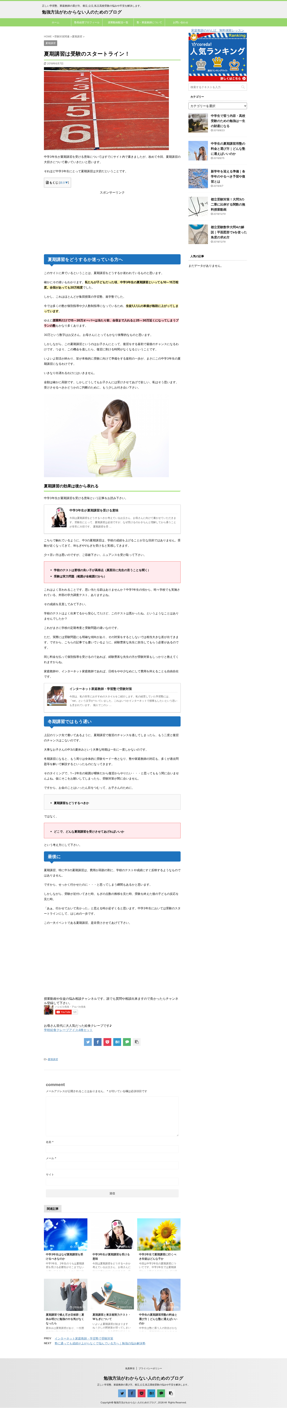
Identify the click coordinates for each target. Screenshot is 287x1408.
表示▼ (64, 182)
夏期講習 (53, 1059)
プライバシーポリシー (150, 1368)
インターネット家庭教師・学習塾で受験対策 (84, 1338)
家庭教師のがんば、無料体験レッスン (217, 30)
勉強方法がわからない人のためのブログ (82, 11)
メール (51, 1158)
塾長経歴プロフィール (87, 22)
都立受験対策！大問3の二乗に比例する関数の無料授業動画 (228, 204)
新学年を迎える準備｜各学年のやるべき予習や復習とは (228, 176)
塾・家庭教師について (149, 22)
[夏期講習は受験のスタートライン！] (117, 1042)
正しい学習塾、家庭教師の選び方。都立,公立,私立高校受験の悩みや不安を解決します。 (143, 1384)
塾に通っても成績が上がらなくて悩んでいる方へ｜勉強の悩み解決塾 (100, 1343)
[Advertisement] (112, 222)
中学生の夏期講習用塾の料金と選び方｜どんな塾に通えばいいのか (158, 1319)
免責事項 (130, 1368)
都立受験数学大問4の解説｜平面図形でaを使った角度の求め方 (229, 232)
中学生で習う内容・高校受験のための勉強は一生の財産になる (228, 121)
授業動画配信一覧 (118, 22)
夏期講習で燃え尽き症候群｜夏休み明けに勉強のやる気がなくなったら (65, 1319)
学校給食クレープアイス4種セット (68, 1030)
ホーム (55, 22)
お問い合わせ (180, 22)
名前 (49, 1142)
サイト (50, 1174)
